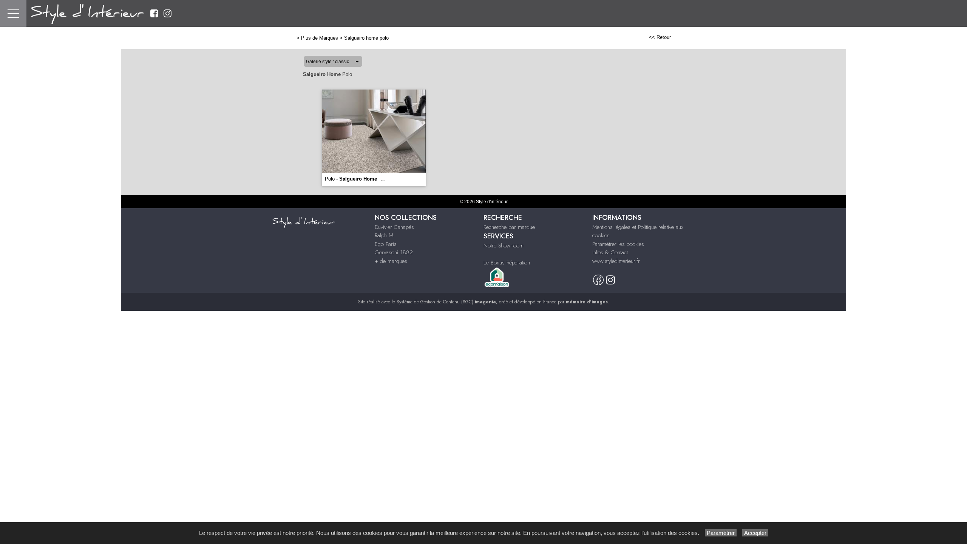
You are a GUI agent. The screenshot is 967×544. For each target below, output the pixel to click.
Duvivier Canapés (394, 227)
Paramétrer (720, 533)
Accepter (755, 533)
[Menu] (13, 13)
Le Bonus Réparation (507, 262)
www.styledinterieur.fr (616, 261)
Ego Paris (386, 244)
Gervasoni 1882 (394, 252)
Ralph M (384, 235)
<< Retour (660, 37)
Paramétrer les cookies (618, 244)
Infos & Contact (610, 252)
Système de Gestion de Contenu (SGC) (446, 301)
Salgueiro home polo (366, 38)
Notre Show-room (504, 245)
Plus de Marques (319, 38)
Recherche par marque (509, 227)
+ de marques (391, 261)
